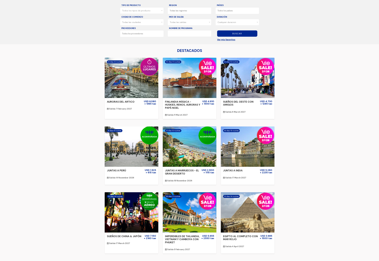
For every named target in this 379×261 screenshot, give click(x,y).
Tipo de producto (131, 5)
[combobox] (142, 11)
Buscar (237, 33)
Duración (222, 17)
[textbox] (190, 11)
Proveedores (128, 28)
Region (173, 5)
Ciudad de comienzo (132, 17)
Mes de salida (176, 17)
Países (220, 5)
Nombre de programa (180, 28)
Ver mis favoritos (226, 39)
